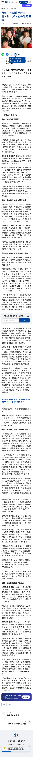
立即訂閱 (24, 2)
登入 (11, 61)
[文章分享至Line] (2, 54)
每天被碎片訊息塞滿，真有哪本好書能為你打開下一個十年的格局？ (16, 400)
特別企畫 (13, 8)
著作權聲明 (11, 741)
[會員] (30, 2)
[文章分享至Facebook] (7, 54)
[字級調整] (19, 54)
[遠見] (16, 736)
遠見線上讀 (4, 8)
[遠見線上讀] (11, 2)
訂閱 (24, 320)
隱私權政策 (21, 741)
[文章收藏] (15, 54)
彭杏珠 (3, 23)
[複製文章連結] (12, 54)
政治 (4, 704)
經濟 (10, 704)
